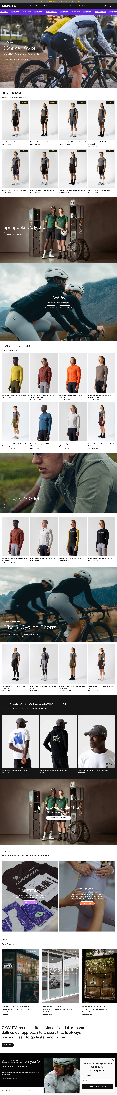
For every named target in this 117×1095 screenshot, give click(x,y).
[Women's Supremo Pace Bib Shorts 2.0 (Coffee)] (101, 421)
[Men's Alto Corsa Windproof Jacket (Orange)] (73, 373)
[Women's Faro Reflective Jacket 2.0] (101, 536)
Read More (7, 1045)
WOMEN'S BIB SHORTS (31, 635)
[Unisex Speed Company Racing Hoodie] (58, 741)
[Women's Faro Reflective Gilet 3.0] (73, 536)
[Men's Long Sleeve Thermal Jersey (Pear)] (15, 373)
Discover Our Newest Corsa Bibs (17, 59)
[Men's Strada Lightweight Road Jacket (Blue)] (44, 421)
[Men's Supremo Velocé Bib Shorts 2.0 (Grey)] (44, 664)
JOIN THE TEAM (97, 1086)
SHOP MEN (51, 307)
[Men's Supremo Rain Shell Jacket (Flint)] (44, 536)
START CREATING (30, 902)
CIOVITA (5, 1091)
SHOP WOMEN (64, 307)
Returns (31, 1091)
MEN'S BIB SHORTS (12, 635)
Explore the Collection (14, 234)
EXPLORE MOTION (58, 817)
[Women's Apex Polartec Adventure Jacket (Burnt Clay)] (44, 373)
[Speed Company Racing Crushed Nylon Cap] (96, 741)
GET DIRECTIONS (7, 1015)
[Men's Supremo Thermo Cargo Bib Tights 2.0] (15, 664)
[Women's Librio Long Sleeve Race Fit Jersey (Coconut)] (101, 373)
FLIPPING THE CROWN (36, 11)
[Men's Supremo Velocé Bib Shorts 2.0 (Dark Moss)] (15, 421)
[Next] (113, 711)
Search (14, 1091)
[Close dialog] (112, 1059)
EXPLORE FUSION (87, 903)
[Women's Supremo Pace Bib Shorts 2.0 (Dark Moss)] (73, 664)
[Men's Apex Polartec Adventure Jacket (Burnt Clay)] (15, 536)
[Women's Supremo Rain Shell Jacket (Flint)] (73, 421)
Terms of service (22, 1091)
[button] (31, 6)
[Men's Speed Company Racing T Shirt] (20, 741)
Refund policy (39, 1091)
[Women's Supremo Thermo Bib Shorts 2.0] (101, 664)
